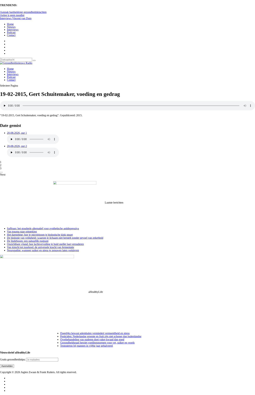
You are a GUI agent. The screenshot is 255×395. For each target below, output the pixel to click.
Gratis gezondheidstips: (13, 359)
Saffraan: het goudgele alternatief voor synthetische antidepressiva (43, 228)
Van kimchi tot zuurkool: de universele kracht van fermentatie (40, 247)
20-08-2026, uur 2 (17, 146)
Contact (11, 35)
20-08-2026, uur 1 (17, 132)
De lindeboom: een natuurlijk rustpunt (27, 240)
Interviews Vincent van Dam (15, 18)
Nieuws (11, 26)
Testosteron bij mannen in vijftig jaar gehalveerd (86, 345)
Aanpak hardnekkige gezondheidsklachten (23, 12)
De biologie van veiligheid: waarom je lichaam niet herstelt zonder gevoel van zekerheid (55, 237)
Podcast (11, 32)
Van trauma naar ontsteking (22, 231)
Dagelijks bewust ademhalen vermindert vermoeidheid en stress (95, 333)
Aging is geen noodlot (12, 15)
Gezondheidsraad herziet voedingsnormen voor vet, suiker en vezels (97, 342)
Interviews (12, 29)
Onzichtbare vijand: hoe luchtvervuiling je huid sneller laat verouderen (45, 244)
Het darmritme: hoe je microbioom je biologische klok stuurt (40, 234)
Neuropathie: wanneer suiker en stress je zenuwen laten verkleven (43, 250)
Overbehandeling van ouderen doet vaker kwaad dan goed (92, 339)
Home (10, 24)
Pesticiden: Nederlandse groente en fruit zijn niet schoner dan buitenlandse (100, 336)
